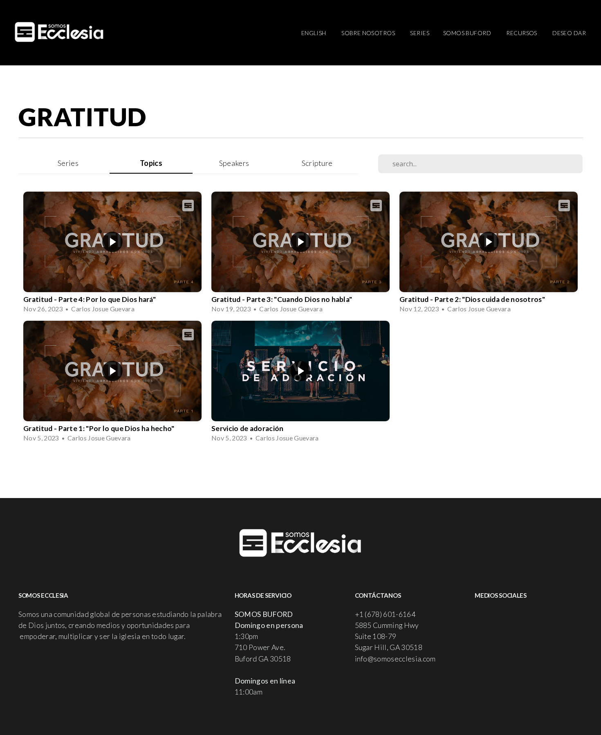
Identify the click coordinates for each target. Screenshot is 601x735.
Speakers (234, 163)
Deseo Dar (569, 32)
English (314, 32)
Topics (151, 163)
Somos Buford (467, 32)
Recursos (522, 32)
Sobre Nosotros (368, 32)
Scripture (317, 163)
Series (419, 32)
